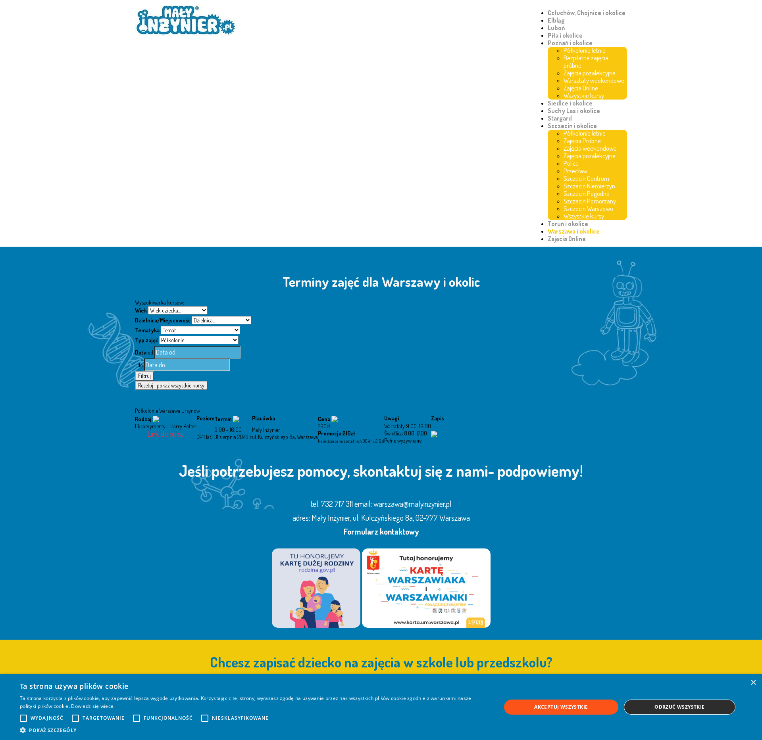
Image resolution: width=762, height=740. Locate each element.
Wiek (141, 310)
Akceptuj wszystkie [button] (561, 707)
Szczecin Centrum (586, 178)
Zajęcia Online (581, 88)
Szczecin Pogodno (587, 193)
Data (140, 352)
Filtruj (144, 375)
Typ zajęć (146, 340)
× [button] (753, 683)
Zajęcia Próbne (582, 140)
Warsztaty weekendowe (594, 80)
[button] (253, 730)
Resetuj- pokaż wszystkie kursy (171, 385)
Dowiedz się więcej (93, 706)
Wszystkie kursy (584, 95)
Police (571, 163)
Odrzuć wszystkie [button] (679, 707)
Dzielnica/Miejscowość (162, 320)
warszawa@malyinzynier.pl (412, 503)
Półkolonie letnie (585, 50)
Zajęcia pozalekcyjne (590, 73)
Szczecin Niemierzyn (589, 186)
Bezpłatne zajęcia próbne (586, 61)
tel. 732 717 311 (332, 503)
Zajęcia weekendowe (590, 148)
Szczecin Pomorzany (590, 201)
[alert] (381, 707)
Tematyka (147, 330)
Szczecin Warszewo (588, 208)
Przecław (575, 171)
